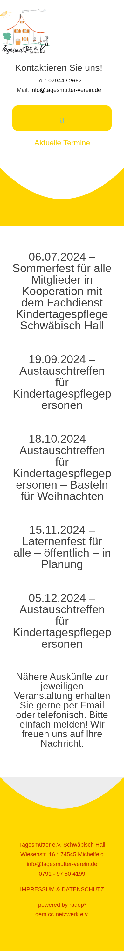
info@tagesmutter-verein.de (66, 90)
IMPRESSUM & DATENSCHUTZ (62, 889)
